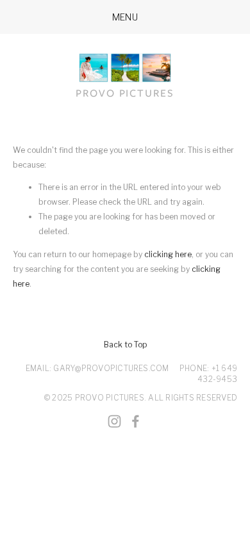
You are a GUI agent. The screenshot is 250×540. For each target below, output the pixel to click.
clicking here (168, 254)
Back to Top (125, 344)
